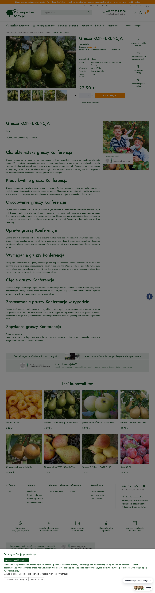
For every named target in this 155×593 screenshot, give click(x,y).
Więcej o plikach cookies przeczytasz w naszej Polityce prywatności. (36, 573)
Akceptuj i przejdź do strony (16, 560)
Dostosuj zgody (37, 579)
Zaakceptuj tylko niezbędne (16, 579)
